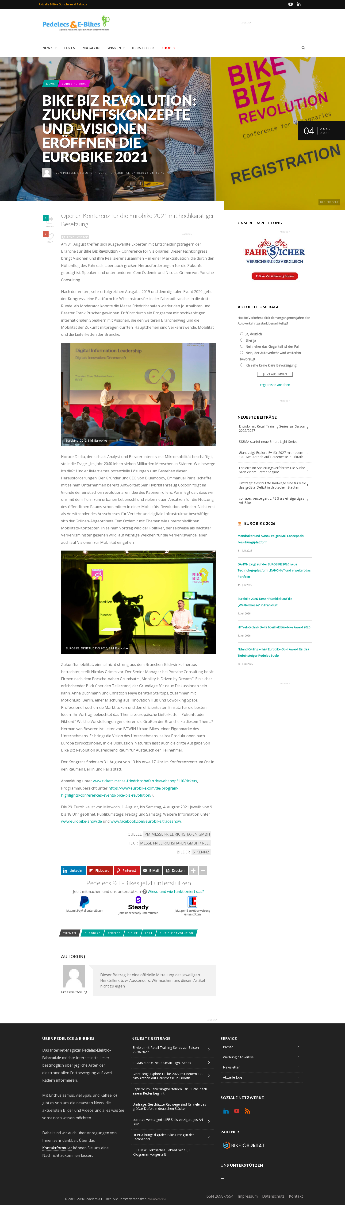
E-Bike (133, 933)
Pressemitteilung (78, 172)
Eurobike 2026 (259, 523)
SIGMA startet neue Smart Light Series (268, 441)
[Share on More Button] (193, 870)
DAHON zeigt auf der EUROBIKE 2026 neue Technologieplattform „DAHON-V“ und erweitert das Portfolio (274, 570)
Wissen (114, 48)
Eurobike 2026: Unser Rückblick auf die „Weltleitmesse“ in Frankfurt (265, 602)
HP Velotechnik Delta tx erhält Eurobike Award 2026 (274, 627)
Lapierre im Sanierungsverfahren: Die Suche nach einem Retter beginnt (272, 470)
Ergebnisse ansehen (275, 384)
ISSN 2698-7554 (219, 1196)
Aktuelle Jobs (232, 1077)
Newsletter (231, 1067)
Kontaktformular (57, 1147)
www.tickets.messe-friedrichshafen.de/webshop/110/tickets (145, 780)
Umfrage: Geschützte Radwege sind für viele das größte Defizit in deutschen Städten (272, 485)
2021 (149, 933)
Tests (69, 48)
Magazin (91, 48)
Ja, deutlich (253, 334)
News (47, 48)
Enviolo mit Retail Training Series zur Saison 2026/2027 (272, 428)
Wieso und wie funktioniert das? (176, 891)
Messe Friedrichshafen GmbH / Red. (175, 843)
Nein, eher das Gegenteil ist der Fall (272, 346)
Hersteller (143, 48)
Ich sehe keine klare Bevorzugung (270, 365)
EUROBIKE (92, 933)
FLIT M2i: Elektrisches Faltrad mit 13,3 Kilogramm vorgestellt (161, 1152)
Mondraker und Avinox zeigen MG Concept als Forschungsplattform (271, 539)
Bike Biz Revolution (176, 933)
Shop (166, 48)
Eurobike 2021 (74, 83)
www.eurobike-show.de (81, 821)
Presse (228, 1047)
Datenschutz (273, 1196)
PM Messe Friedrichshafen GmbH (177, 834)
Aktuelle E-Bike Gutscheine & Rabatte (63, 4)
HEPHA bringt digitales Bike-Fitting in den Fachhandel (164, 1137)
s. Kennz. (201, 852)
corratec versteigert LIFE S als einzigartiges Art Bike (271, 500)
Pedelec (114, 933)
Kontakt (296, 1196)
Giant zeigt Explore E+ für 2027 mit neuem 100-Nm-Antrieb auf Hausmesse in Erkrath (271, 454)
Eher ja (250, 340)
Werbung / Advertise (238, 1057)
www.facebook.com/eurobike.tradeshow (146, 821)
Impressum (248, 1196)
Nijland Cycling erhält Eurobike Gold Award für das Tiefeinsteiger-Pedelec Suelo (273, 652)
